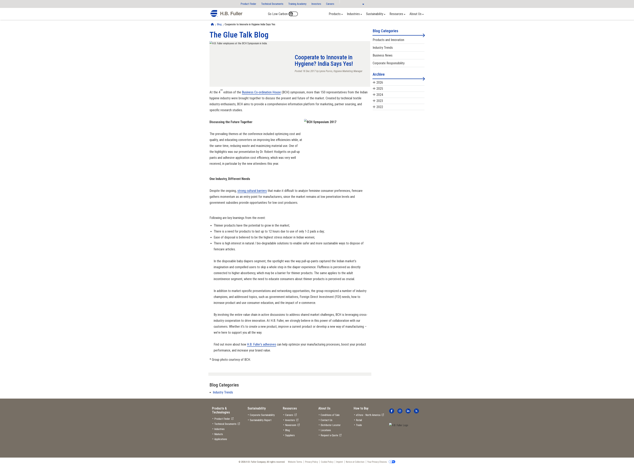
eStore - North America (368, 415)
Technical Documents (272, 3)
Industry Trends (223, 392)
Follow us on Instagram (399, 410)
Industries (353, 14)
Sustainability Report (260, 420)
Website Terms (295, 462)
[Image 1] (398, 425)
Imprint (339, 462)
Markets (218, 434)
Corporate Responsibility (389, 63)
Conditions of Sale (330, 415)
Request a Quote (329, 435)
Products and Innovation (388, 40)
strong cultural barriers (252, 191)
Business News (382, 55)
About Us (415, 14)
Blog (219, 24)
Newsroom (290, 425)
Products (335, 14)
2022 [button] (379, 107)
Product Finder (248, 3)
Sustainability (374, 14)
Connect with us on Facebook (391, 410)
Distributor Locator (331, 425)
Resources (396, 14)
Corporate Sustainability (262, 415)
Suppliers (290, 435)
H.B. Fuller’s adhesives (261, 344)
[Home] (212, 24)
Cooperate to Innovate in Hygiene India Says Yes (250, 24)
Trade (359, 425)
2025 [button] (379, 89)
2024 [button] (379, 95)
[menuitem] (335, 14)
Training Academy (297, 3)
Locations (326, 430)
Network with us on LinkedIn (408, 410)
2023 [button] (379, 101)
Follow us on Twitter (416, 410)
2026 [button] (379, 82)
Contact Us (326, 420)
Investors (316, 3)
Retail (359, 420)
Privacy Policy (311, 462)
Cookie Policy (327, 462)
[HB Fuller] (226, 13)
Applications (220, 439)
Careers (330, 3)
